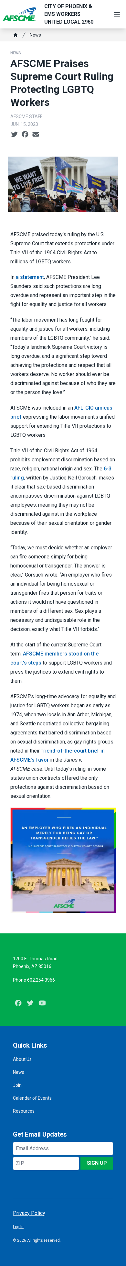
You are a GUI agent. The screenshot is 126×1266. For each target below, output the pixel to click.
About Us (22, 1059)
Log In (18, 1227)
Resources (24, 1111)
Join (17, 1085)
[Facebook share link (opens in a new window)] (25, 134)
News (35, 35)
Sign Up (97, 1163)
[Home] (15, 35)
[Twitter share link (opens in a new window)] (14, 134)
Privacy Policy (29, 1213)
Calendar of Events (32, 1098)
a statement (30, 277)
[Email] (36, 134)
